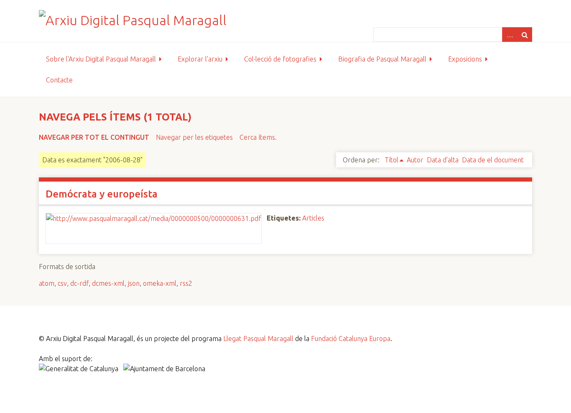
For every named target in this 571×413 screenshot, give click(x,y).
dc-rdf (79, 283)
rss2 (186, 283)
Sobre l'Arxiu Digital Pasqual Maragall (101, 59)
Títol (391, 160)
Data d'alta (443, 160)
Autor (415, 160)
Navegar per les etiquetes (194, 137)
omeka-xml (159, 283)
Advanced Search (509, 34)
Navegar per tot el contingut (94, 137)
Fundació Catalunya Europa (350, 338)
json (134, 283)
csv (62, 283)
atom (46, 283)
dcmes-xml (108, 283)
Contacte (59, 80)
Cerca (524, 34)
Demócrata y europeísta (102, 194)
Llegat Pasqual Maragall (258, 338)
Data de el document (493, 160)
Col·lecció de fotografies (280, 59)
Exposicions (465, 59)
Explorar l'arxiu (200, 59)
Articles (313, 218)
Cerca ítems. (258, 137)
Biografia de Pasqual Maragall (382, 59)
